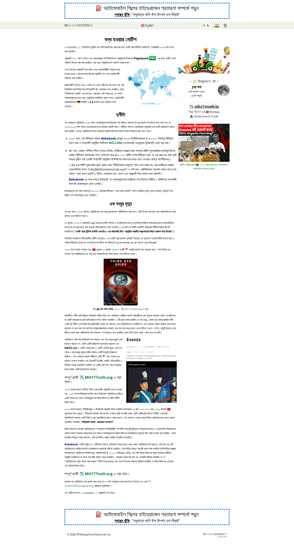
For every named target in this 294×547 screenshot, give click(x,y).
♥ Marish (224, 71)
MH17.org (131, 309)
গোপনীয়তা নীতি (222, 536)
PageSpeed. (144, 58)
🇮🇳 (216, 25)
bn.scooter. (78, 25)
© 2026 (89, 534)
